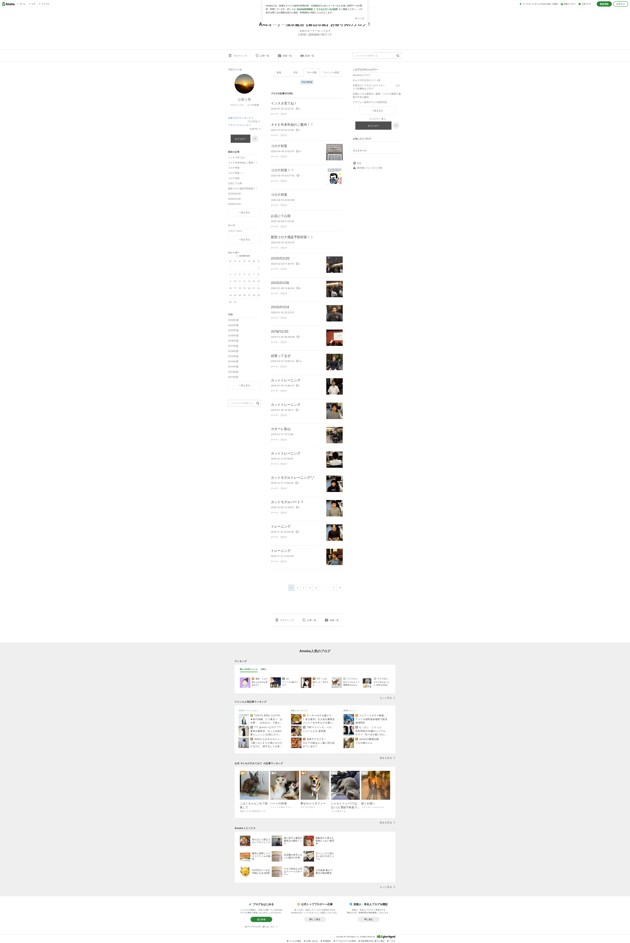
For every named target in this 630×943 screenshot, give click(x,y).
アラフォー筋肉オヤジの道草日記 (370, 102)
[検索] (398, 56)
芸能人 (264, 669)
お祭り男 (244, 99)
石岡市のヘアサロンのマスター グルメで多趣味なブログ (376, 87)
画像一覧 (287, 55)
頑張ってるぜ (281, 356)
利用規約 (327, 941)
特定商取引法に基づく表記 (372, 941)
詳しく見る (315, 919)
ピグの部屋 (253, 104)
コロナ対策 (279, 146)
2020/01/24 (280, 307)
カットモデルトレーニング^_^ (292, 478)
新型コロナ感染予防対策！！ (292, 237)
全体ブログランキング (239, 117)
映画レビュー (350, 710)
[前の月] (237, 256)
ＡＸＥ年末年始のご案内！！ (292, 125)
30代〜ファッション (249, 710)
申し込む (368, 919)
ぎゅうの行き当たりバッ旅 (366, 80)
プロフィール (237, 104)
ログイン (620, 4)
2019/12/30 (279, 331)
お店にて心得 (281, 216)
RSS (359, 163)
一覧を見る (377, 110)
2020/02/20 (280, 258)
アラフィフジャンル (238, 125)
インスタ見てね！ (284, 103)
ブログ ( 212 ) (235, 231)
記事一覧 (264, 55)
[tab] (249, 669)
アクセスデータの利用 (346, 941)
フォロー (374, 125)
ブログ (283, 113)
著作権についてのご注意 (369, 167)
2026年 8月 (244, 256)
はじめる (261, 919)
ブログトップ (240, 55)
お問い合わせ (312, 941)
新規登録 (604, 4)
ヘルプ (392, 941)
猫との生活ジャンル (249, 669)
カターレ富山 (281, 429)
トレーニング (281, 526)
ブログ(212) (306, 82)
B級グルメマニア (299, 710)
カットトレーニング (285, 380)
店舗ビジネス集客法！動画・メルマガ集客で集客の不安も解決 (377, 95)
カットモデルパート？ (287, 502)
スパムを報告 (295, 941)
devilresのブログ (361, 75)
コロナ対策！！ (282, 170)
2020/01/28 (280, 283)
